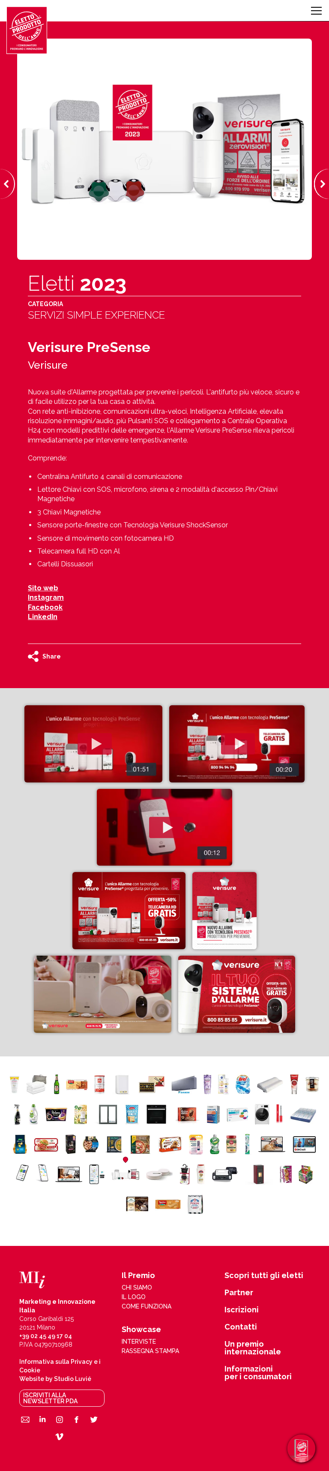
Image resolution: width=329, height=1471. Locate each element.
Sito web (43, 588)
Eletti (77, 283)
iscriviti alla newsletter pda (50, 1398)
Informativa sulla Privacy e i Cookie (60, 1366)
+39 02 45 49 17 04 (45, 1336)
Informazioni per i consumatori (258, 1373)
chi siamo (137, 1287)
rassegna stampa (150, 1351)
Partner (238, 1293)
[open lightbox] (93, 743)
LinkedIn (42, 617)
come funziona (146, 1306)
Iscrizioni (241, 1310)
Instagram (46, 597)
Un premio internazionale (252, 1348)
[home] (26, 30)
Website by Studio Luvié (55, 1378)
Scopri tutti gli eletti (263, 1275)
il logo (134, 1297)
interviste (139, 1342)
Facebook (45, 607)
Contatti (240, 1327)
